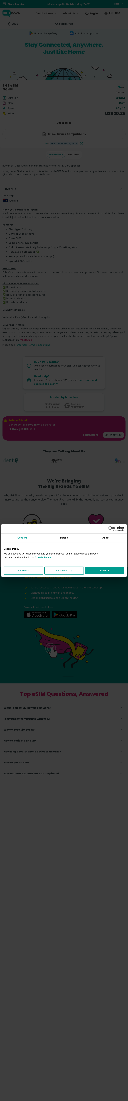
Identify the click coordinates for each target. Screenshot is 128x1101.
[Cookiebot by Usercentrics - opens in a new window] (110, 528)
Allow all (104, 570)
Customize (62, 570)
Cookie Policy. (43, 557)
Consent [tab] (22, 537)
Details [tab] (64, 537)
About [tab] (105, 537)
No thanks (23, 570)
